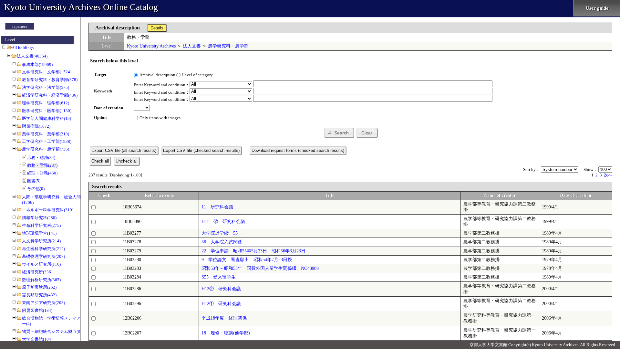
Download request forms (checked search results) (298, 150)
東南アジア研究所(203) (43, 302)
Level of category (197, 74)
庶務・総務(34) (41, 157)
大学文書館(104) (37, 339)
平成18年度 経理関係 (224, 318)
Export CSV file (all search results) (123, 150)
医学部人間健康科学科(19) (46, 118)
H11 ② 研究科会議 (223, 221)
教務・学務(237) (42, 165)
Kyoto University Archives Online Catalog (81, 7)
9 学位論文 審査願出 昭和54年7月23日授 (247, 259)
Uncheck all (127, 161)
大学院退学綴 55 (220, 233)
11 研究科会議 (217, 207)
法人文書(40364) (32, 56)
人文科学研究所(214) (41, 240)
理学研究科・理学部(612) (45, 102)
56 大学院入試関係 (222, 241)
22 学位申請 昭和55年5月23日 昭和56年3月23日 (253, 251)
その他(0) (36, 188)
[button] (339, 132)
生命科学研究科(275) (41, 225)
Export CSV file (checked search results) (201, 150)
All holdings (23, 47)
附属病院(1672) (36, 126)
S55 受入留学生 (219, 277)
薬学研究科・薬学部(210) (45, 134)
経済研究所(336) (37, 272)
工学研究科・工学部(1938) (46, 141)
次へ (608, 175)
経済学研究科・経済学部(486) (50, 95)
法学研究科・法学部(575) (45, 87)
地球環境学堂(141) (39, 233)
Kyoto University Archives (151, 46)
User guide (597, 8)
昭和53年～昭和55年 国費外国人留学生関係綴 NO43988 (260, 268)
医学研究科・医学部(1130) (46, 110)
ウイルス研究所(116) (41, 264)
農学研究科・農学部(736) (45, 149)
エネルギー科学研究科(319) (47, 209)
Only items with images (160, 117)
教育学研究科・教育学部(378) (50, 79)
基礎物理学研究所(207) (43, 256)
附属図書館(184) (37, 310)
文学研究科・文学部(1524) (46, 71)
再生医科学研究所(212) (43, 248)
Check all (100, 161)
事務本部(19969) (37, 64)
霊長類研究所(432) (39, 294)
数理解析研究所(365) (41, 279)
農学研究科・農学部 (228, 46)
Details (156, 28)
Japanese (19, 26)
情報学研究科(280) (39, 217)
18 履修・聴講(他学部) (226, 333)
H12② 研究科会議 (221, 288)
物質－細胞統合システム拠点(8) (51, 331)
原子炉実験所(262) (39, 287)
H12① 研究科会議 (221, 303)
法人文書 (192, 46)
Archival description (157, 74)
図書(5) (33, 180)
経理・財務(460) (42, 173)
